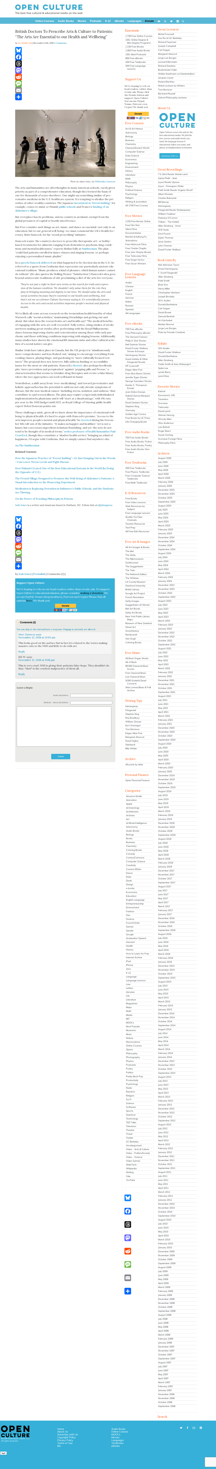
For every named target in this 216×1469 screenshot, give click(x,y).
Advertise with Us (67, 1434)
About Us (62, 1431)
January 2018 (165, 866)
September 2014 (166, 1025)
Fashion (130, 911)
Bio (59, 1445)
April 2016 (163, 950)
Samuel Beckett (166, 316)
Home (60, 1428)
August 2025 (164, 505)
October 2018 (165, 831)
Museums (131, 1030)
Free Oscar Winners (135, 263)
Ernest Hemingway (168, 268)
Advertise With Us (169, 156)
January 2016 (165, 961)
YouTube (130, 1180)
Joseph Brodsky (166, 296)
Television (131, 1126)
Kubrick (161, 391)
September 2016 (166, 930)
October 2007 (165, 1354)
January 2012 (165, 1152)
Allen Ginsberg (165, 276)
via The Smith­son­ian (27, 445)
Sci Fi (128, 1099)
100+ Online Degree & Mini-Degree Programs (138, 41)
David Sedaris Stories (136, 402)
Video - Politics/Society (138, 1153)
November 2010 (166, 1207)
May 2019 (163, 803)
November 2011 (166, 1160)
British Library (132, 589)
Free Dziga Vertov (134, 259)
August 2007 (164, 1362)
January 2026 (165, 485)
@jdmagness (105, 505)
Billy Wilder (131, 748)
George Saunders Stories (138, 381)
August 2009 (164, 1267)
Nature (129, 1038)
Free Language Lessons (137, 513)
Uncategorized (134, 1145)
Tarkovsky (163, 407)
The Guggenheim (134, 566)
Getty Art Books (133, 612)
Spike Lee (163, 368)
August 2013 (164, 1076)
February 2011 (165, 1195)
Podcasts (131, 1064)
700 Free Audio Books (136, 437)
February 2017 (165, 910)
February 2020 (165, 767)
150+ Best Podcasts (135, 54)
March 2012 (164, 1144)
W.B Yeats (163, 229)
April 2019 (163, 807)
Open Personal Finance (137, 780)
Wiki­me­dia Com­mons (105, 181)
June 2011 (163, 1180)
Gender (130, 930)
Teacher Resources (135, 523)
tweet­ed (86, 420)
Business (129, 140)
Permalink (39, 574)
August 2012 (164, 1124)
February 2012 (165, 1148)
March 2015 (164, 1001)
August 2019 (164, 791)
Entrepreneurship (135, 903)
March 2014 (164, 1049)
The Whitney (132, 578)
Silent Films (131, 229)
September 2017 (166, 882)
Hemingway (131, 706)
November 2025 (166, 493)
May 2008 (163, 1326)
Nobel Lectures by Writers (171, 85)
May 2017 (163, 898)
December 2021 (166, 680)
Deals (129, 880)
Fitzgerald (130, 710)
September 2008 (166, 1311)
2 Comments (60, 43)
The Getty (130, 555)
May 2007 (163, 1374)
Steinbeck (130, 744)
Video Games (133, 1160)
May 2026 (163, 470)
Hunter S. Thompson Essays (136, 387)
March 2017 (164, 906)
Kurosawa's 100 (166, 395)
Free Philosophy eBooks (137, 332)
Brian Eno (163, 284)
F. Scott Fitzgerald (167, 272)
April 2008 (163, 1330)
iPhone (129, 965)
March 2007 (164, 1382)
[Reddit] (65, 77)
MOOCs (130, 1022)
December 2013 (166, 1061)
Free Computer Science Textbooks (137, 477)
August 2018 (164, 838)
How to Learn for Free (137, 953)
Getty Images (132, 601)
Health (25, 43)
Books (129, 838)
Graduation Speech (136, 938)
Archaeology (132, 807)
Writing (130, 1172)
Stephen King (132, 406)
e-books (130, 888)
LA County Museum (135, 581)
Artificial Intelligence (136, 823)
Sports (129, 1110)
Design (129, 884)
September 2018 (166, 835)
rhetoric (77, 365)
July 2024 (162, 557)
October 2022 (165, 640)
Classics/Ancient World (137, 147)
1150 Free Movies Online (138, 221)
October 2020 (165, 735)
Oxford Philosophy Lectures (172, 97)
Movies (115, 1437)
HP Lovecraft (132, 365)
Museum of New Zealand (138, 623)
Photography (133, 1057)
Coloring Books (133, 642)
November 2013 (166, 1065)
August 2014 (164, 1029)
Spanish (129, 309)
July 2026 (162, 462)
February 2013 (165, 1100)
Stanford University (135, 585)
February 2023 (165, 624)
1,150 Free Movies (134, 46)
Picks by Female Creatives (171, 332)
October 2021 (165, 688)
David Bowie (164, 312)
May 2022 (163, 660)
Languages (117, 1440)
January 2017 (165, 914)
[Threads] (65, 63)
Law (128, 984)
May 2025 (163, 517)
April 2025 (163, 521)
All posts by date (134, 764)
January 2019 (165, 819)
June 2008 (163, 1322)
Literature (130, 174)
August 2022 (164, 648)
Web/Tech (131, 1164)
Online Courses (134, 1045)
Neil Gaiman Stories (135, 344)
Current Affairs (133, 869)
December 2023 (166, 585)
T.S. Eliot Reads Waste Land (173, 174)
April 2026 (163, 474)
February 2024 (165, 577)
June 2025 (163, 513)
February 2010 (165, 1243)
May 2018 (163, 850)
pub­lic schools (67, 206)
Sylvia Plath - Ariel (167, 178)
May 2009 (163, 1279)
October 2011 (165, 1164)
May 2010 (163, 1231)
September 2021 (166, 692)
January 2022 (165, 676)
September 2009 (166, 1263)
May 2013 (163, 1088)
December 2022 (166, 632)
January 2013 (165, 1104)
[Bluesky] (65, 50)
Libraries (130, 992)
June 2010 (163, 1227)
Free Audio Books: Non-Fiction (137, 451)
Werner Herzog (166, 415)
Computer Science (135, 151)
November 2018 (166, 827)
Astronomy (131, 132)
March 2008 (164, 1334)
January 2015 (165, 1009)
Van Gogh (130, 638)
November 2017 (166, 874)
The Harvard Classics (136, 336)
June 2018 (163, 846)
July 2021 (162, 700)
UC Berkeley (132, 1141)
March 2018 (164, 858)
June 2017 (163, 894)
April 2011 (163, 1188)
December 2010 (166, 1203)
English (129, 290)
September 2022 (166, 644)
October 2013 (165, 1069)
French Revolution (134, 597)
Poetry (129, 1068)
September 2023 (166, 597)
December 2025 (166, 489)
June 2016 (163, 942)
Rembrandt (131, 634)
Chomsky (130, 410)
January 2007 (165, 1390)
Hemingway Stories (135, 355)
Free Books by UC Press (137, 418)
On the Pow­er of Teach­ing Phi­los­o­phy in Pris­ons (44, 498)
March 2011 (164, 1192)
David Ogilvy (131, 740)
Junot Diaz (163, 376)
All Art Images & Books (137, 547)
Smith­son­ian (89, 248)
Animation (131, 800)
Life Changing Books (136, 421)
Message (47, 702)
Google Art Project (135, 593)
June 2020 (163, 751)
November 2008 (166, 1303)
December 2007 (166, 1346)
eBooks (115, 1445)
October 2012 (165, 1116)
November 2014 (166, 1017)
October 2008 (165, 1307)
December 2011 (166, 1156)
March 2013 (164, 1096)
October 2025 (165, 497)
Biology (129, 136)
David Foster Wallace (169, 249)
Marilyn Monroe (166, 324)
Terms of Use (65, 1443)
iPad (128, 961)
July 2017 (162, 890)
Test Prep (130, 527)
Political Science (133, 190)
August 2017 (164, 886)
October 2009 (165, 1259)
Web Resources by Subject (135, 508)
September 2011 (166, 1168)
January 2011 (165, 1199)
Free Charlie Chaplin (135, 248)
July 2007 (162, 1366)
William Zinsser (133, 721)
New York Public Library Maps (137, 618)
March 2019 (164, 811)
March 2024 (164, 573)
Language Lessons (136, 980)
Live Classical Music (135, 676)
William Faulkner (167, 213)
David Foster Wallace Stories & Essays (136, 350)
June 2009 (163, 1275)
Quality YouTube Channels (133, 518)
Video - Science (134, 1157)
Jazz (128, 968)
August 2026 (164, 458)
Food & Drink (133, 922)
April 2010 (163, 1235)
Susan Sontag (165, 434)
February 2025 (165, 529)
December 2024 (166, 537)
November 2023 (166, 589)
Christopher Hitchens (169, 292)
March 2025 (164, 525)
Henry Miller (164, 288)
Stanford (130, 1114)
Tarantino (163, 399)
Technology (132, 1118)
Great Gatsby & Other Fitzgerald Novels (136, 361)
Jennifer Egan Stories (136, 377)
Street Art (130, 627)
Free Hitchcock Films (136, 244)
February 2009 (165, 1291)
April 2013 (163, 1092)
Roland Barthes (166, 81)
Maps (129, 1007)
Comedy (130, 853)
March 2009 (164, 1287)
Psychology (131, 194)
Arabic (128, 282)
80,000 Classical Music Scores (136, 667)
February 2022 (165, 672)
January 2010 (165, 1247)
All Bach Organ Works (136, 658)
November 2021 (166, 684)
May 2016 (163, 946)
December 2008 (166, 1299)
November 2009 (166, 1255)
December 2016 (166, 918)
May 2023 (163, 612)
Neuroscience (133, 1041)
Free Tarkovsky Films (136, 256)
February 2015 (165, 1005)
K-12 (128, 972)
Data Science (132, 155)
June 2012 (163, 1132)
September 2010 (166, 1215)
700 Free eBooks (134, 329)
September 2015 (166, 977)
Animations (131, 240)
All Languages (132, 313)
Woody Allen (165, 419)
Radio (129, 1087)
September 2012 (166, 1120)
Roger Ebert (164, 431)
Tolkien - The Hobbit (168, 221)
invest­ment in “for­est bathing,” (92, 203)
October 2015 (165, 973)
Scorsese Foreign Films (170, 438)
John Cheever (165, 245)
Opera (129, 1049)
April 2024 (163, 569)
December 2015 (166, 965)
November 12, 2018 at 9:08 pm (36, 660)
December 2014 (166, 1013)
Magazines (131, 1003)
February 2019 (165, 815)
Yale (128, 1176)
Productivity (132, 1080)
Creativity (131, 865)
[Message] (65, 83)
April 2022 (163, 664)
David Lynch (164, 411)
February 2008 (165, 1338)
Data (128, 876)
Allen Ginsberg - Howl (169, 225)
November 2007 (166, 1350)
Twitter (129, 1137)
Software (131, 1107)
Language (131, 976)
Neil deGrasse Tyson (168, 264)
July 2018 (162, 842)
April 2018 (163, 854)
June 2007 (163, 1370)
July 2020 (162, 747)
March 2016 (164, 954)
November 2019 (166, 779)
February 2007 (165, 1386)
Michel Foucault (166, 34)
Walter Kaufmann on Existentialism (176, 73)
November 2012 (166, 1112)
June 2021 (163, 704)
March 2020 (164, 763)
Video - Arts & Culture (137, 1149)
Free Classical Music (135, 673)
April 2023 (163, 616)
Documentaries (133, 233)
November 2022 (166, 636)
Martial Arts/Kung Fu (136, 236)
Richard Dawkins (167, 65)
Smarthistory (132, 630)
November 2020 (166, 731)
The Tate (130, 570)
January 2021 (165, 723)
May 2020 (163, 755)
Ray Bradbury (132, 717)
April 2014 (163, 1045)
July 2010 (162, 1223)
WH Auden (164, 348)
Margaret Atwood (134, 737)
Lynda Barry (164, 372)
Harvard (130, 942)
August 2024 (164, 553)
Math (128, 178)
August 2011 (164, 1172)
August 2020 (164, 743)
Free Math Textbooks (136, 482)
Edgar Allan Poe (133, 369)
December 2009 (166, 1251)
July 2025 (162, 509)
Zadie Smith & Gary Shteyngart (174, 364)
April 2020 (163, 759)
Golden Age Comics (135, 414)
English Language (135, 899)
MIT (128, 1018)
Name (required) (60, 695)
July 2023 (162, 604)
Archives (130, 815)
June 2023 (163, 608)
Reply (21, 651)
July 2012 (162, 1128)
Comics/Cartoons (135, 857)
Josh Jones (25, 574)
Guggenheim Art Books (137, 604)
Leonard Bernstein (167, 61)
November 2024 (166, 541)
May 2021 (163, 708)
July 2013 (162, 1080)
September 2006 (166, 1406)
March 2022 (164, 668)
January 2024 (165, 581)
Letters (129, 988)
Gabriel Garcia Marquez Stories (137, 397)
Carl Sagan (164, 50)
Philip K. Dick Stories (135, 340)
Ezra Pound (164, 233)
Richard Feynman (167, 42)
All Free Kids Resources (137, 531)
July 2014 (162, 1033)
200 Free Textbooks (135, 62)
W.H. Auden (164, 300)
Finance (130, 919)
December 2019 (166, 775)
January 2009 (165, 1295)
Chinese (129, 286)
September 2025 (166, 501)
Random (130, 1091)
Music (129, 1034)
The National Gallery (136, 574)
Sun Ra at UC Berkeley (170, 38)
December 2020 (166, 727)
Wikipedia (131, 1168)
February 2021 (165, 719)
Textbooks (117, 1443)
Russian (129, 305)
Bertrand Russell (166, 93)
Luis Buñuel (164, 427)
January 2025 (165, 533)
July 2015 (162, 985)
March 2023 (164, 620)
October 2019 (165, 783)
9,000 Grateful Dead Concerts (135, 682)
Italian (128, 301)
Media (129, 1015)
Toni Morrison (132, 729)
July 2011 (162, 1176)
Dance (129, 873)
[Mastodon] (65, 70)
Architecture (132, 811)
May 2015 (163, 993)
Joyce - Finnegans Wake (171, 186)
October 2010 (165, 1211)
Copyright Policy (66, 1437)
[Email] (65, 90)
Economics (131, 159)
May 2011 (163, 1184)
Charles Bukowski (167, 198)
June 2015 (163, 989)
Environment (131, 167)
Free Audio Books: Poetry (138, 445)
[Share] (65, 97)
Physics (129, 186)
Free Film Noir (132, 225)
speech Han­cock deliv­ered (36, 262)
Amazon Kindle (134, 796)
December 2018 (166, 823)
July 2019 (162, 795)
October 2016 (165, 926)
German (129, 297)
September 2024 (166, 549)
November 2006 (166, 1398)
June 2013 (163, 1084)
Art (127, 819)
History (129, 170)
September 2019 (166, 787)
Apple (129, 803)
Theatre (130, 1130)
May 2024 (163, 565)
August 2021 (164, 696)
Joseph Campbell (167, 46)
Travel (129, 1133)
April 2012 (163, 1140)
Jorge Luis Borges (167, 57)
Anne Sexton (164, 241)
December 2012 (166, 1108)
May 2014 (163, 1041)
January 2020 (165, 771)
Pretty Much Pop (134, 1076)
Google (130, 934)
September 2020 (166, 739)
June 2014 (163, 1037)
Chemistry (130, 144)
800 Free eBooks (134, 58)
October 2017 (165, 878)
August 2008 (164, 1314)
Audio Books (132, 830)
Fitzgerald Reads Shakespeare (174, 209)
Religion (129, 197)
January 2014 (165, 1057)
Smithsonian (131, 562)
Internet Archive (134, 957)
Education (131, 896)
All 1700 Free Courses (136, 205)
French (128, 294)
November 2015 (166, 969)
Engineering (131, 163)
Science (130, 1103)
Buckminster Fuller (167, 69)
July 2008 (162, 1318)
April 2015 (163, 997)
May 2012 (163, 1136)
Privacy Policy (65, 1440)
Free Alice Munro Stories (138, 373)
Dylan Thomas (165, 237)
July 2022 (162, 652)
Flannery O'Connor (168, 217)
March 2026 (164, 477)
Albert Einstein (165, 194)
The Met (129, 551)
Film (128, 915)
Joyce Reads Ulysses (168, 182)
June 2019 (163, 799)
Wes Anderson (166, 423)
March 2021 (164, 716)
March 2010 (164, 1239)
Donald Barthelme (167, 304)
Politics (129, 1072)
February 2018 (165, 862)
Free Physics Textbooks (137, 471)
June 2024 (163, 561)
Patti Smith (164, 280)
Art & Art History (134, 128)
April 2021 (163, 712)
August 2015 (164, 981)
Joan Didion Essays (135, 391)
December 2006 (166, 1394)
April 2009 (163, 1283)
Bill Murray (163, 202)
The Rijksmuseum (134, 558)
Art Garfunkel (165, 320)
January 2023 (165, 628)
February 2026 (165, 481)
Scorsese (163, 403)
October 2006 (165, 1402)
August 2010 (164, 1219)
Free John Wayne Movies (138, 252)
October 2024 (165, 545)
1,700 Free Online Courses (138, 36)
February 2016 (165, 957)
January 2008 (165, 1342)
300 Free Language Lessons (135, 67)
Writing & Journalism (136, 201)
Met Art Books (132, 608)
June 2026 (163, 466)
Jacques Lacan (165, 77)
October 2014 (165, 1021)
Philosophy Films (167, 442)
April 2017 (163, 902)
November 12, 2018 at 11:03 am (36, 637)
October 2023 (165, 593)
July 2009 (162, 1271)
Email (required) (60, 702)
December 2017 (166, 870)
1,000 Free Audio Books (137, 50)
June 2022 (163, 656)
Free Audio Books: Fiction (138, 441)
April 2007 (163, 1378)
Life (30, 43)
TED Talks (131, 1122)
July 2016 (162, 938)
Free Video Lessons (135, 502)
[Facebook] (65, 57)
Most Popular (133, 1026)
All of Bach (131, 662)
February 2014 (165, 1053)
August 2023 (164, 600)
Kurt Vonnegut (132, 725)
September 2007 (166, 1358)
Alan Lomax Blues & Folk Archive (138, 689)
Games (129, 926)
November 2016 (166, 922)
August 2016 (164, 934)
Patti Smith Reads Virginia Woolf (175, 190)
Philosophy (131, 182)
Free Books (131, 498)
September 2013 (166, 1073)
